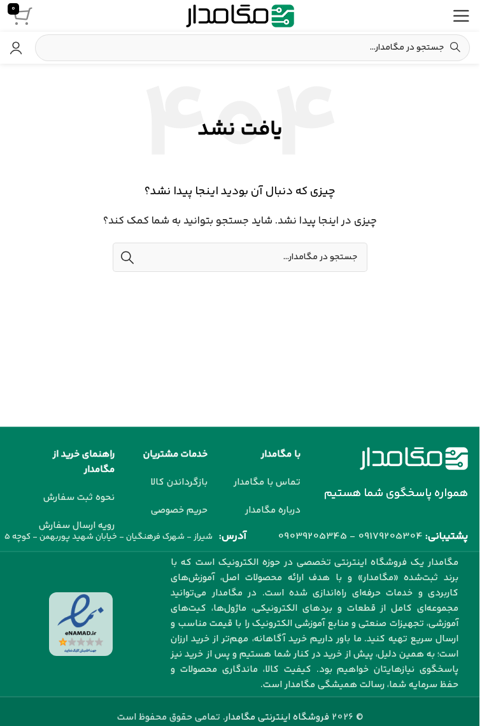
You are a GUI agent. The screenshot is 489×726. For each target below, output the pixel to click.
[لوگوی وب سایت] (240, 15)
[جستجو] (127, 257)
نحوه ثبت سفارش (79, 497)
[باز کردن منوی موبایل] (461, 16)
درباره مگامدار (273, 510)
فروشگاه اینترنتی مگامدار (277, 717)
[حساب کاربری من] (16, 47)
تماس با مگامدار (267, 482)
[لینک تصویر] (414, 458)
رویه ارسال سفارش (77, 525)
